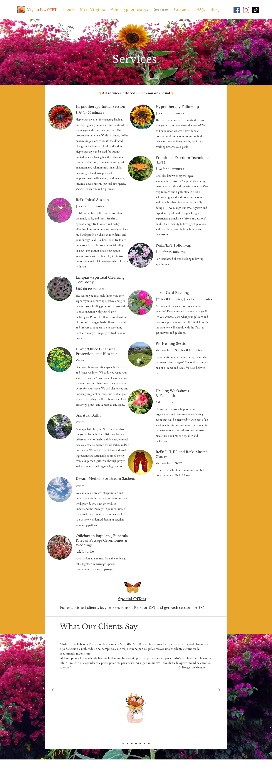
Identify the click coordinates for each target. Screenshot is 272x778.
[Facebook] (237, 10)
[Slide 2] (127, 743)
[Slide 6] (144, 743)
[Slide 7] (149, 743)
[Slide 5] (140, 743)
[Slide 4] (136, 743)
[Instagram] (246, 10)
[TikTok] (255, 10)
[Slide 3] (131, 743)
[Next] (219, 690)
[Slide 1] (123, 743)
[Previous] (52, 690)
